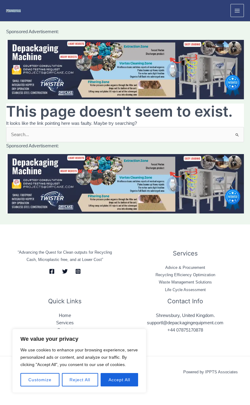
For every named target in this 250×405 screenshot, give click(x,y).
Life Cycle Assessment (185, 289)
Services (65, 322)
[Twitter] (65, 271)
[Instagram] (78, 271)
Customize (40, 379)
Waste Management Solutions (185, 282)
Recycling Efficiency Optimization (185, 275)
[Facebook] (52, 271)
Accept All (119, 379)
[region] (79, 361)
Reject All (80, 379)
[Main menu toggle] (237, 10)
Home (65, 315)
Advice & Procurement (185, 267)
